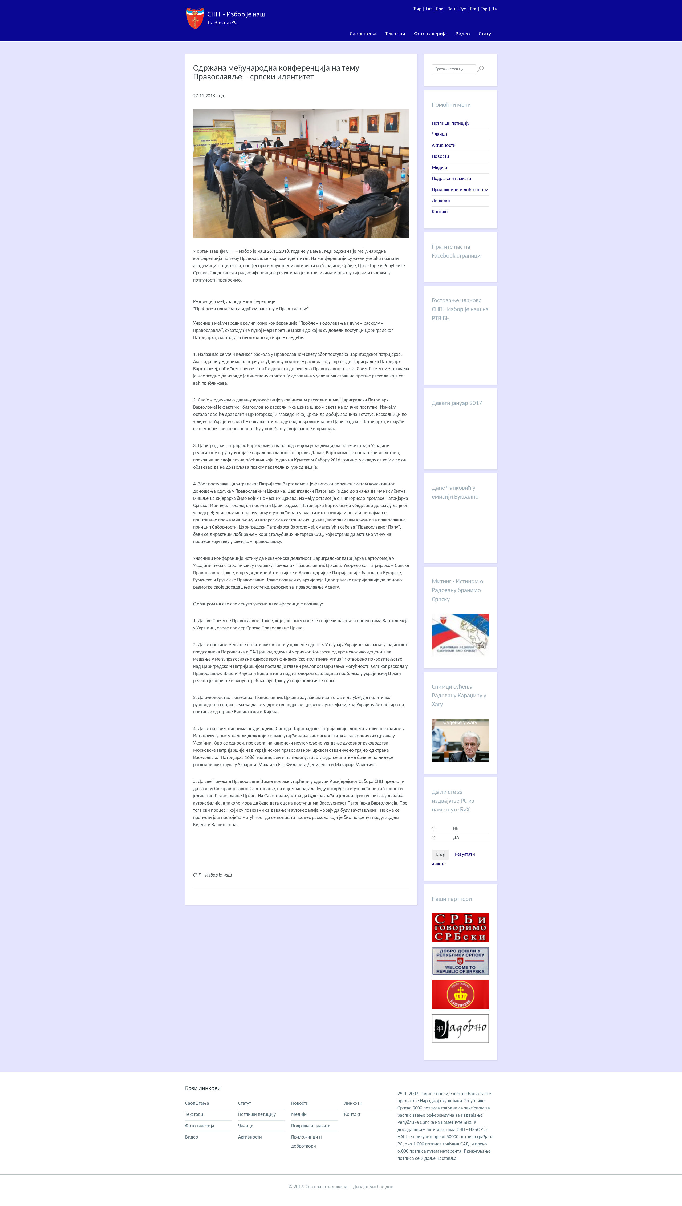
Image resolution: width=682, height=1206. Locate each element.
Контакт (440, 212)
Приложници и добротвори (460, 189)
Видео (463, 34)
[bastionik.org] (460, 1013)
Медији (439, 167)
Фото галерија (430, 34)
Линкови (441, 200)
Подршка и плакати (451, 178)
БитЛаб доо (381, 1186)
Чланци (439, 134)
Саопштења (363, 34)
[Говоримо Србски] (460, 945)
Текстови (395, 34)
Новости (440, 156)
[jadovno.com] (460, 1047)
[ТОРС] (460, 979)
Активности (444, 145)
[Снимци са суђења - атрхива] (460, 760)
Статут (486, 34)
